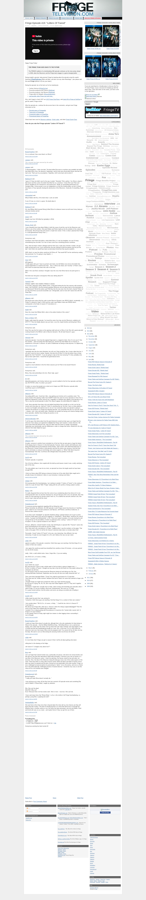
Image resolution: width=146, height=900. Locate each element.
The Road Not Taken (97, 297)
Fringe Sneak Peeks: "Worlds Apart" (98, 373)
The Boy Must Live (114, 285)
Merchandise (112, 228)
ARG (112, 138)
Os (107, 241)
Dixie (91, 845)
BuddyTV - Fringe (62, 849)
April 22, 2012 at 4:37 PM (31, 487)
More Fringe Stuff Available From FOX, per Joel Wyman (104, 552)
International (98, 204)
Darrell (91, 839)
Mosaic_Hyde (29, 225)
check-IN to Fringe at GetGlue (71, 99)
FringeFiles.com (109, 190)
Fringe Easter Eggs (71, 119)
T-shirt (95, 284)
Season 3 (91, 269)
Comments (30, 811)
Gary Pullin (106, 194)
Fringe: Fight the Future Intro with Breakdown (101, 399)
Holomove (107, 198)
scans (97, 262)
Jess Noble (88, 211)
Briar (26, 652)
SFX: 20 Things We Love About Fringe (99, 397)
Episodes (57, 25)
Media (104, 227)
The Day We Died (90, 289)
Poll (100, 250)
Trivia (95, 305)
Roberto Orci (110, 261)
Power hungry (97, 252)
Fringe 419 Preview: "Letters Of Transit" (99, 463)
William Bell (109, 319)
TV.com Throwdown (98, 307)
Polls (105, 250)
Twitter (113, 307)
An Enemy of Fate (107, 132)
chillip (27, 541)
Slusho (117, 273)
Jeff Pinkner (112, 208)
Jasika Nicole (98, 208)
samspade (92, 873)
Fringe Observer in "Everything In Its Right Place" (102, 520)
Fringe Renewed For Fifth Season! (98, 376)
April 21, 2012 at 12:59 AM (31, 175)
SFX (118, 271)
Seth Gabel (112, 271)
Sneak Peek (96, 275)
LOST (99, 222)
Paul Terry (94, 245)
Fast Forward (97, 173)
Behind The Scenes (110, 144)
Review (92, 260)
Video (95, 311)
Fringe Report (108, 184)
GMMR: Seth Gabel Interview (96, 532)
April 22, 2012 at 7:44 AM (31, 390)
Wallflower (88, 313)
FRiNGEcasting (104, 188)
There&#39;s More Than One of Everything (101, 300)
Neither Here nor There (100, 231)
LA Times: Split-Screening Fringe (97, 537)
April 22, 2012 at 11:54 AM (31, 415)
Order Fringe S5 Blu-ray (94, 48)
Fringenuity (88, 192)
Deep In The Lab (92, 161)
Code (97, 153)
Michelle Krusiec (109, 229)
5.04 (96, 124)
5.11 (87, 126)
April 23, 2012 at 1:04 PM (31, 699)
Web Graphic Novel (111, 315)
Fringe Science (98, 186)
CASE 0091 (67, 809)
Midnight (116, 229)
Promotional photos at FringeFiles (39, 116)
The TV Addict (97, 298)
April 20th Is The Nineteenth (100, 138)
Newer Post (28, 798)
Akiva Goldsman (106, 128)
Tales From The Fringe (106, 284)
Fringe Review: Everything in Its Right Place (100, 517)
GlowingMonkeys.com (104, 196)
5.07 (107, 124)
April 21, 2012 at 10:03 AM (31, 256)
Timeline (90, 303)
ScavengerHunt (110, 262)
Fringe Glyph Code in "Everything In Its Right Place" (103, 526)
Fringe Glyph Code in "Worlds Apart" (98, 367)
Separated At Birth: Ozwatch (96, 391)
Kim (91, 851)
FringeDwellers (94, 190)
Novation (113, 235)
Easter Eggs (103, 165)
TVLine (106, 307)
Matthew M (28, 179)
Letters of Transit (91, 220)
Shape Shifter (89, 273)
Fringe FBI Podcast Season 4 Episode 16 (100, 558)
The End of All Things (111, 289)
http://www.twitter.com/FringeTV (109, 115)
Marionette (103, 224)
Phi (94, 247)
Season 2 (111, 266)
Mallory (27, 490)
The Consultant (109, 287)
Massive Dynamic (105, 226)
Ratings (98, 258)
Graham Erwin (90, 198)
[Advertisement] (40, 783)
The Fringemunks (100, 293)
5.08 (110, 124)
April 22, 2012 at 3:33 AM (31, 375)
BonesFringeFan (30, 152)
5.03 (92, 124)
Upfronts (111, 309)
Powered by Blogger (94, 887)
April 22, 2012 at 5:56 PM (31, 500)
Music (90, 231)
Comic (92, 155)
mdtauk (27, 481)
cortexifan (92, 867)
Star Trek (113, 277)
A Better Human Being (102, 126)
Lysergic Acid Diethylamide (112, 222)
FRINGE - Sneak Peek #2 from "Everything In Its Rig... (104, 546)
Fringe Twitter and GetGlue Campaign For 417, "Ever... (103, 555)
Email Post (34, 25)
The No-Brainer (102, 295)
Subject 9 (107, 280)
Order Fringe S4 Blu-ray (93, 79)
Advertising (96, 128)
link (55, 723)
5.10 (117, 124)
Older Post (80, 798)
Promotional (110, 254)
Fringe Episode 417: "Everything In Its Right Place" (102, 529)
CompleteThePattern (105, 158)
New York (109, 231)
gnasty (27, 217)
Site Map (108, 273)
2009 (88, 583)
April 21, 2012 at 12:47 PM (31, 278)
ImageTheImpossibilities (95, 201)
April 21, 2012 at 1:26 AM (31, 191)
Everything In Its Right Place (103, 170)
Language (99, 218)
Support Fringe (110, 282)
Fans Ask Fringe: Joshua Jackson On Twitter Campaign (104, 417)
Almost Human (99, 130)
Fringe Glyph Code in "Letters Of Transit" (100, 411)
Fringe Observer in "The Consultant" (98, 460)
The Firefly (94, 291)
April (89, 359)
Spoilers (108, 879)
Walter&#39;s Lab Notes (110, 314)
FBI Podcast (106, 173)
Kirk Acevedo (108, 216)
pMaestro (28, 298)
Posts (29, 808)
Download (105, 163)
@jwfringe (51, 92)
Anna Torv (113, 134)
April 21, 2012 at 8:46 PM (31, 324)
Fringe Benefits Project (105, 181)
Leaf (105, 218)
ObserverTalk (115, 237)
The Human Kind (111, 293)
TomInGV (28, 281)
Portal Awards (112, 250)
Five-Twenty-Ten (104, 175)
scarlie (102, 262)
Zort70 (27, 457)
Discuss (91, 163)
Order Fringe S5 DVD (113, 48)
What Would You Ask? (109, 317)
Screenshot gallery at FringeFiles (38, 114)
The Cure (116, 287)
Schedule (102, 265)
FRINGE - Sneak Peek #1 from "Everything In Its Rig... (104, 549)
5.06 (103, 124)
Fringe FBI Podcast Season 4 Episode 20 (100, 362)
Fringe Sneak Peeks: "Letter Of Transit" (99, 431)
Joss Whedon (98, 215)
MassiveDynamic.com (94, 228)
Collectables (105, 153)
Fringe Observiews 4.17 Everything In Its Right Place (103, 479)
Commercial (92, 158)
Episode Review (109, 168)
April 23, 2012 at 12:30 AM (31, 634)
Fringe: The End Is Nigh (95, 385)
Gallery (92, 194)
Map (97, 224)
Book (106, 148)
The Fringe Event (103, 291)
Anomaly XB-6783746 (108, 136)
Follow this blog (105, 812)
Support (99, 282)
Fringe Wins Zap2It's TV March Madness (100, 485)
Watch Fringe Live (94, 315)
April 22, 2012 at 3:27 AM (31, 358)
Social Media (107, 275)
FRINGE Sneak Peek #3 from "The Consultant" (101, 494)
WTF (106, 321)
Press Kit (113, 252)
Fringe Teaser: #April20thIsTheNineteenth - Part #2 (102, 502)
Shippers (96, 273)
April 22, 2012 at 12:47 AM (31, 334)
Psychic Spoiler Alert (111, 256)
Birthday (106, 146)
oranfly (91, 871)
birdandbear (92, 865)
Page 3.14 (112, 242)
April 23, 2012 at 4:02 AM (31, 670)
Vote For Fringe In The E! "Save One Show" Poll (102, 445)
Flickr (107, 882)
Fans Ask (89, 174)
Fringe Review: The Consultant (97, 457)
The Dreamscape (101, 289)
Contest (115, 158)
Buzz (101, 149)
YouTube (103, 882)
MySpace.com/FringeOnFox (64, 839)
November (91, 339)
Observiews (94, 240)
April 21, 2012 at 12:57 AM (31, 163)
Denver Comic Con (103, 161)
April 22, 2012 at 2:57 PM (31, 453)
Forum (99, 177)
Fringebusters (91, 188)
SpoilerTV (107, 277)
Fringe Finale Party (104, 182)
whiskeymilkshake (30, 418)
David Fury (115, 160)
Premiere (105, 252)
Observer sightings (45, 119)
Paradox (98, 243)
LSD (103, 222)
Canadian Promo (109, 150)
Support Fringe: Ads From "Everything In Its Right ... (103, 505)
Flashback (112, 175)
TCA (91, 285)
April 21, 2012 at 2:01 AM (31, 213)
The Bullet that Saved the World (95, 287)
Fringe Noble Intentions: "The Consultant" (100, 439)
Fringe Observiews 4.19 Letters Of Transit (100, 388)
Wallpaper (96, 314)
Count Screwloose (94, 837)
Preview (98, 254)
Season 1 (99, 267)
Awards (101, 142)
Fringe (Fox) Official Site (63, 848)
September (88, 271)
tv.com (91, 307)
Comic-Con (110, 155)
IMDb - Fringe (61, 852)
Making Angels (91, 224)
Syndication (90, 284)
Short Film (102, 273)
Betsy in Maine (29, 318)
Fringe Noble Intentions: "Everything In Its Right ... (102, 482)
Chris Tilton (92, 153)
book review (112, 148)
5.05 (100, 124)
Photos (110, 247)
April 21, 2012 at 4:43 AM (31, 234)
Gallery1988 (99, 194)
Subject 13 (100, 280)
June (90, 353)
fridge (109, 178)
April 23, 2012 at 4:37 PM (31, 712)
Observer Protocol (102, 237)
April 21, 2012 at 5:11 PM (31, 314)
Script (91, 267)
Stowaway (89, 280)
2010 (88, 580)
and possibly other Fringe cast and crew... (41, 96)
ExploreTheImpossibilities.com (76, 817)
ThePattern (111, 298)
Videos (101, 312)
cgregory (27, 160)
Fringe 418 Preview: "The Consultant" (99, 523)
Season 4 (102, 269)
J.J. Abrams (101, 206)
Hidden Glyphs (99, 198)
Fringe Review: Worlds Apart (96, 364)
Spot (96, 889)
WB (103, 315)
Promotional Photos (95, 256)
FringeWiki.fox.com (62, 835)
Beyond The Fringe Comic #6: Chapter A (99, 382)
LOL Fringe (94, 222)
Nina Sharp (106, 233)
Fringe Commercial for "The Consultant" (99, 508)
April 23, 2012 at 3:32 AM (31, 649)
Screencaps (112, 264)
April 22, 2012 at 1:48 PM (31, 430)
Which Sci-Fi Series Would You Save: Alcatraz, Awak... (104, 488)
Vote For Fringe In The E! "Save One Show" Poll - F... (103, 405)
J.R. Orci (112, 206)
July (89, 350)
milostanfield (28, 195)
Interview (109, 203)
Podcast (93, 249)
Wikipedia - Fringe (62, 853)
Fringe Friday (113, 182)
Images (107, 199)
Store (118, 277)
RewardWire (100, 260)
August (95, 142)
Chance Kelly (99, 152)
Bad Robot (96, 144)
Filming (114, 173)
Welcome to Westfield (93, 317)
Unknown (27, 337)
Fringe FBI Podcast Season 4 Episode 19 (100, 394)
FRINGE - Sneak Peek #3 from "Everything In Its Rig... (104, 543)
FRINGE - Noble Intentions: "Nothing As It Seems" (102, 564)
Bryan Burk (95, 150)
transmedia (90, 305)
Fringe (60, 25)
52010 (88, 124)
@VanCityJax (43, 88)
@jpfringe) (52, 90)
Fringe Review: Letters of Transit (97, 402)
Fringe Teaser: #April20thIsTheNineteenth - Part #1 (102, 535)
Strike (95, 280)
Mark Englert (110, 224)
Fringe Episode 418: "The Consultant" (99, 468)
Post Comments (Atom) (40, 801)
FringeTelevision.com (110, 192)
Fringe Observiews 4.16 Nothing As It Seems (101, 540)
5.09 (114, 124)
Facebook (98, 882)
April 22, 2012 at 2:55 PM (31, 437)
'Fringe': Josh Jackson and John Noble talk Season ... (103, 448)
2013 (88, 331)
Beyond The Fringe (94, 146)
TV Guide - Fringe (62, 851)
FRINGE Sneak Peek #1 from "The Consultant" (101, 500)
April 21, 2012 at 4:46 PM (31, 306)
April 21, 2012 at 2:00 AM (31, 203)
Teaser (96, 285)
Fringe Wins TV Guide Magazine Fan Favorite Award (103, 511)
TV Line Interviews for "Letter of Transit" (99, 428)
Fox (104, 177)
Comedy (113, 153)
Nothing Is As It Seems (104, 235)
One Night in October (100, 241)
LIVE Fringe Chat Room (53, 99)
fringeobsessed (29, 504)
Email (113, 165)
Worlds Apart (100, 321)
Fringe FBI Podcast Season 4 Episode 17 (100, 514)
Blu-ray (101, 148)
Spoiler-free (98, 278)
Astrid (111, 140)
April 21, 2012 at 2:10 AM (31, 221)
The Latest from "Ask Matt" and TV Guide (100, 451)
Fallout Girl (28, 820)
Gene (112, 194)
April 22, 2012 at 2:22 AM (31, 345)
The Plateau (111, 295)
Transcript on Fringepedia (36, 112)
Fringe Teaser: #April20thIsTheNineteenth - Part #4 (102, 442)
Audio (89, 142)
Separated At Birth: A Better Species (98, 561)
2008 (88, 586)
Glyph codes (55, 119)
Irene (26, 260)
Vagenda (117, 309)
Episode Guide (97, 167)
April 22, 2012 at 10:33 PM (31, 559)
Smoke (87, 275)
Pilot (116, 247)
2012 (88, 334)
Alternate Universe (94, 132)
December (91, 336)
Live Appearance (108, 220)
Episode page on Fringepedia (37, 110)
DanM (27, 309)
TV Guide (115, 305)
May (89, 356)
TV (110, 305)
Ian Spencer (101, 199)
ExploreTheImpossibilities (104, 171)
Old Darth (92, 853)
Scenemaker (92, 265)
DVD (94, 166)
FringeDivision (115, 188)
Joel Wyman (97, 211)
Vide (89, 312)
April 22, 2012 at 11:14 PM (31, 592)
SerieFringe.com (61, 855)
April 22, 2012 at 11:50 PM (31, 617)
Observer (90, 237)
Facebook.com (61, 842)
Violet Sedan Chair (111, 312)
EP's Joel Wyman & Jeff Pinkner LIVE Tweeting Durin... (104, 425)
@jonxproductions (49, 94)
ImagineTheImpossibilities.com (64, 808)
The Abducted (104, 285)
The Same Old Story (110, 297)
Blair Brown (91, 148)
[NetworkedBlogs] (105, 809)
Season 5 (115, 269)
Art (96, 140)
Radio (92, 258)
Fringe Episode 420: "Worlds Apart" (98, 370)
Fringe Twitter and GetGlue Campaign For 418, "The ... (103, 491)
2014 (88, 328)
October (90, 342)
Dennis (91, 843)
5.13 (94, 126)
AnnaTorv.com (29, 818)
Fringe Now (91, 184)
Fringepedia (97, 192)
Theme (103, 298)
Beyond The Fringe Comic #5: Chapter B (99, 454)
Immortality (109, 201)
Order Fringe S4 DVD (112, 79)
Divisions (98, 163)
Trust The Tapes (103, 305)
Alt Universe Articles (111, 130)
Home (54, 798)
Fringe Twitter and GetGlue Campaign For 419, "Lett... (103, 436)
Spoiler (89, 277)
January (90, 573)
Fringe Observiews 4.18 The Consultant (99, 433)
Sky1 (113, 273)
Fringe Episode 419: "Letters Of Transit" (45, 23)
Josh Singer (96, 213)
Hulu (96, 199)
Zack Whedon (111, 321)
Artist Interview (103, 140)
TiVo (95, 303)
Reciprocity (106, 258)
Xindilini (92, 861)
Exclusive (115, 170)
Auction (116, 140)
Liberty (98, 220)
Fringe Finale (95, 182)
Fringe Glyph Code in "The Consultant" (99, 466)
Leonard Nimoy (112, 218)
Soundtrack (117, 275)
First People (96, 175)
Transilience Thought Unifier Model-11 (107, 303)
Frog (87, 194)
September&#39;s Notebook (99, 271)
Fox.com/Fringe (61, 828)
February (91, 571)
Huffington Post (114, 198)
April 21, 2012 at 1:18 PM (31, 294)
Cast (92, 152)
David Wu (92, 841)
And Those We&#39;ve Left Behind (98, 134)
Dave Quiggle (107, 159)
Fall (117, 171)
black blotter (114, 146)
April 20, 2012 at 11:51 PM (31, 156)
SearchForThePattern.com (63, 817)
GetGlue (92, 196)
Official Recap (106, 240)
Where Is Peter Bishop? (95, 319)
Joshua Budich (104, 213)
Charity (105, 151)
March (90, 568)
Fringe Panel (101, 184)
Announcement (94, 136)
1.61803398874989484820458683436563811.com (68, 822)
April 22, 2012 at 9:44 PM (31, 537)
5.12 (91, 126)
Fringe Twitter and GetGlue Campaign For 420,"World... (104, 379)
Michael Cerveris (90, 229)
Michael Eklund (99, 229)
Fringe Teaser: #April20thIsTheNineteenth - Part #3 (102, 471)
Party (103, 243)
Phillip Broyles (100, 247)
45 (26, 379)
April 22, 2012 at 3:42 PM (31, 477)
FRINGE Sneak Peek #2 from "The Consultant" (101, 497)
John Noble (109, 211)
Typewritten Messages (92, 309)
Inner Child (116, 201)
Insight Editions (89, 204)
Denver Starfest (113, 161)
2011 (88, 577)
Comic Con (100, 156)
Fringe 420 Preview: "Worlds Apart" (98, 408)
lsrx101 (27, 562)
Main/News (92, 879)
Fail (114, 172)
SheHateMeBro (29, 702)
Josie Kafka (92, 849)
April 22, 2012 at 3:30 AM (31, 367)
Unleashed (103, 309)
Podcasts (100, 880)
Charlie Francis (114, 152)
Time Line (116, 302)
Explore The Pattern (92, 171)
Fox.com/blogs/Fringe (62, 832)
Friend (113, 177)
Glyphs (115, 196)
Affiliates (60, 856)
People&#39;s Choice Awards (106, 245)
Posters (88, 252)
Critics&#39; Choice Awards (95, 160)
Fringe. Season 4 (112, 186)
